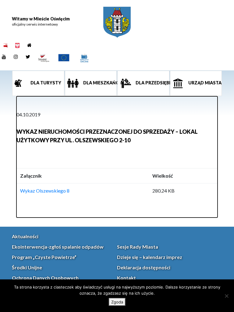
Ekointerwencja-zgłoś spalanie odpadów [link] (58, 247)
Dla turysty (45, 82)
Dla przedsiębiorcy (152, 82)
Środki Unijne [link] (27, 267)
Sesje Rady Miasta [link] (137, 247)
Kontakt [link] (126, 278)
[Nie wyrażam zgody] (226, 296)
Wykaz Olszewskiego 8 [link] (44, 190)
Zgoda (117, 302)
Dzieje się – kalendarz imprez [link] (149, 257)
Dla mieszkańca (99, 82)
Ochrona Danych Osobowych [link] (45, 278)
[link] (117, 22)
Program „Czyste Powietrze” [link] (44, 257)
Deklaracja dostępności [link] (143, 267)
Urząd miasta (204, 82)
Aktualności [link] (25, 236)
